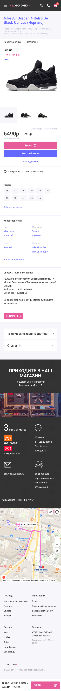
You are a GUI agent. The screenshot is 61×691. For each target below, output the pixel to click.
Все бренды (9, 652)
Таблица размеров (13, 207)
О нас (35, 601)
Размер (7, 185)
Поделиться (12, 316)
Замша (35, 231)
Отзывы (32, 42)
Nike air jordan (39, 247)
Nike (6, 632)
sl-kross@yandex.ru (14, 473)
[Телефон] (48, 5)
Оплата (7, 611)
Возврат (8, 615)
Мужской (9, 231)
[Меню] (5, 5)
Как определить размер (15, 601)
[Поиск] (41, 5)
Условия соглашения (42, 611)
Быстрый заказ (30, 153)
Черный (8, 247)
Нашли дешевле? (30, 161)
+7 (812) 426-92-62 (42, 632)
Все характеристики (14, 259)
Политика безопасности (44, 606)
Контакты (37, 615)
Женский (8, 235)
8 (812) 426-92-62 (25, 500)
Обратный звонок (41, 635)
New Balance (10, 647)
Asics (6, 642)
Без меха (36, 235)
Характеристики (12, 42)
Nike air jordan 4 (40, 251)
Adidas (7, 637)
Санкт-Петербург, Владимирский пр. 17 (30, 383)
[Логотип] (10, 664)
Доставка (8, 606)
